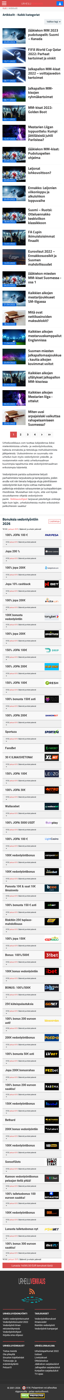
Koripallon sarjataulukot (46, 1370)
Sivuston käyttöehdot (13, 1357)
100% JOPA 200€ (16, 666)
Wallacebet (12, 806)
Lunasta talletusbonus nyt (21, 1229)
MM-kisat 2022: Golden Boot (40, 110)
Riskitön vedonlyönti (45, 1325)
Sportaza (11, 731)
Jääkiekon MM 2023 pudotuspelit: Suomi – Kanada (43, 34)
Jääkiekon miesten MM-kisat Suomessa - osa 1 (44, 278)
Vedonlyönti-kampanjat (46, 1328)
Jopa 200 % (12, 551)
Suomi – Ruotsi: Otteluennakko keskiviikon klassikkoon (40, 216)
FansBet (10, 748)
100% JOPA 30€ (15, 790)
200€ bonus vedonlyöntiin (21, 1129)
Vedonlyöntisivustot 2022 (15, 1322)
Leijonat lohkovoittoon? (39, 170)
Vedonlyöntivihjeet (12, 1332)
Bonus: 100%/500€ (17, 955)
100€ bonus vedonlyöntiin (21, 971)
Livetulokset (41, 1357)
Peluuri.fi (7, 1367)
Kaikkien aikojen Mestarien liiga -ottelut (40, 396)
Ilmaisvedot (40, 1322)
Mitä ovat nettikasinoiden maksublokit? (40, 316)
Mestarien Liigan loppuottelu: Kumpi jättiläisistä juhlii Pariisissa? (42, 133)
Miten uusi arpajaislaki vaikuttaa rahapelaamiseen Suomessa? (44, 418)
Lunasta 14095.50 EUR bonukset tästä (32, 1265)
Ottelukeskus (41, 1360)
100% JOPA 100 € (16, 535)
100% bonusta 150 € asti (20, 905)
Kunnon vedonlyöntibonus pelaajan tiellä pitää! (21, 1178)
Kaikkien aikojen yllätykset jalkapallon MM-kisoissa (44, 377)
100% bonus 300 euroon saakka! (20, 1245)
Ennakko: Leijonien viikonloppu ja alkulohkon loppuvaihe (42, 194)
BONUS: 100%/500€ (18, 987)
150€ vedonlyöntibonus (20, 1103)
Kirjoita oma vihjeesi (13, 1335)
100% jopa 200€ (15, 567)
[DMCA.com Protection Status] (33, 1395)
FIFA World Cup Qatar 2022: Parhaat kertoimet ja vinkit (44, 54)
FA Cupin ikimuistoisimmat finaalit (41, 236)
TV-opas (39, 1374)
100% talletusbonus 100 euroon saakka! (20, 1195)
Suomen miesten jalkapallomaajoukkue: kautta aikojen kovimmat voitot (44, 357)
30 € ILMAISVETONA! (19, 757)
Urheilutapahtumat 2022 (47, 1351)
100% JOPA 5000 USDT (20, 822)
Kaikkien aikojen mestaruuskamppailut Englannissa (45, 336)
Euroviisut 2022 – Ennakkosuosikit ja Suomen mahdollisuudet (42, 258)
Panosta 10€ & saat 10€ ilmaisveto (20, 888)
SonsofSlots (13, 1162)
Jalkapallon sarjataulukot (47, 1367)
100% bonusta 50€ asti (19, 1054)
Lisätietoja (55, 521)
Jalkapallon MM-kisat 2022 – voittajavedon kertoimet (44, 73)
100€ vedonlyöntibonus (20, 855)
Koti (5, 8)
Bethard (10, 1120)
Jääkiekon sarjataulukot (47, 1364)
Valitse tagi (52, 21)
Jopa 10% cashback (18, 584)
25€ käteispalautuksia (19, 1004)
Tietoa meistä (10, 1351)
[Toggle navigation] (4, 3)
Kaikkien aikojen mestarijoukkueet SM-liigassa (41, 297)
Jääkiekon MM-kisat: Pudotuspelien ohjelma (43, 153)
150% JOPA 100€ (16, 650)
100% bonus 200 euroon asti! (20, 1020)
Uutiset (38, 1354)
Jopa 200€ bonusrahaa (20, 1070)
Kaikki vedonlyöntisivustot (16, 1318)
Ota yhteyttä (9, 1354)
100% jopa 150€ (15, 938)
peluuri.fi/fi (13, 529)
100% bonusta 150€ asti (20, 699)
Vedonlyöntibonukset (45, 1318)
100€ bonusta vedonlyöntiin (14, 617)
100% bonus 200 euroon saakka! (20, 1087)
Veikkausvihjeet (18, 499)
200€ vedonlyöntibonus (20, 1037)
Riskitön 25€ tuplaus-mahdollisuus (18, 922)
